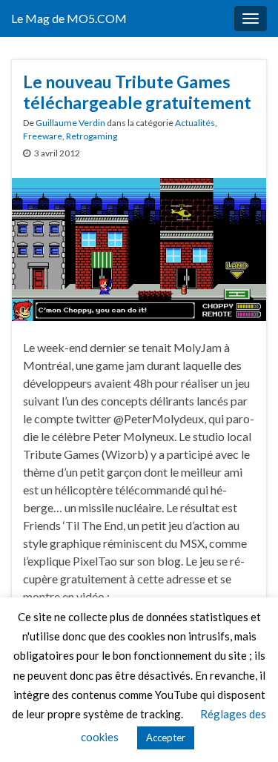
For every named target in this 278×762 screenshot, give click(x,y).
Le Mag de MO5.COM (69, 18)
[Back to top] (244, 728)
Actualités (195, 122)
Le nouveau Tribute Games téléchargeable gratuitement (137, 92)
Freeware (42, 136)
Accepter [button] (165, 737)
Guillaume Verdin (70, 122)
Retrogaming (91, 136)
